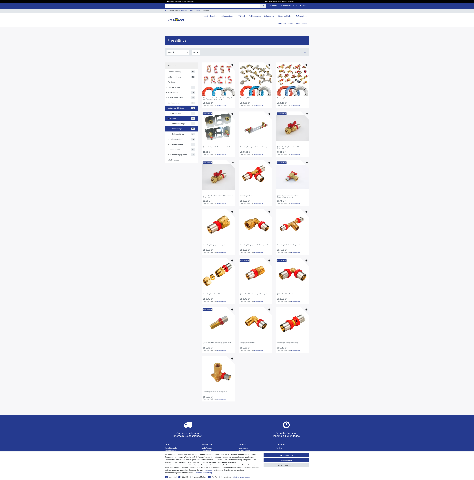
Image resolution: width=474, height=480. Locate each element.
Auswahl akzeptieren (286, 465)
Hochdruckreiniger (210, 16)
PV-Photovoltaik (255, 16)
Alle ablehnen (286, 460)
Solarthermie (269, 16)
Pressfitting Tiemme (283, 98)
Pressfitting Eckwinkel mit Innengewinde (215, 391)
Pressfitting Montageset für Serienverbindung (253, 147)
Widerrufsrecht (244, 451)
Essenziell (173, 477)
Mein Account (207, 448)
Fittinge (197, 10)
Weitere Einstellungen (241, 477)
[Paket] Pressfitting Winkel (285, 294)
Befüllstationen (301, 16)
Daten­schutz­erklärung (203, 473)
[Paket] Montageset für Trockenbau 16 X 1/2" (216, 147)
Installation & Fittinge (187, 10)
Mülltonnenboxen (227, 16)
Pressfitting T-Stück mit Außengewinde (288, 245)
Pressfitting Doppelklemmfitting (212, 294)
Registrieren (206, 451)
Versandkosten (221, 105)
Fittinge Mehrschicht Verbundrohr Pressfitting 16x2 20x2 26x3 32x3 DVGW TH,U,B (218, 98)
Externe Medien (200, 477)
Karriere (279, 448)
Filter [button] (304, 52)
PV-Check (241, 16)
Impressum (243, 448)
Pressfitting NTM (245, 98)
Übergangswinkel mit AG (247, 342)
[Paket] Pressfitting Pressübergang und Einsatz (217, 342)
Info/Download (301, 23)
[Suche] (263, 6)
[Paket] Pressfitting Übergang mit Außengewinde (254, 294)
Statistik (185, 477)
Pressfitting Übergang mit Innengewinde (215, 245)
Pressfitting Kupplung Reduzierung (287, 342)
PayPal (214, 477)
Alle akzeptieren (286, 455)
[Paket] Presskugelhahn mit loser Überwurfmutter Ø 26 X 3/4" (292, 147)
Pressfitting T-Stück (246, 196)
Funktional (227, 477)
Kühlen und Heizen (285, 16)
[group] (218, 79)
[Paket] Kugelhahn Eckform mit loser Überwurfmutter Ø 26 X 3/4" (288, 196)
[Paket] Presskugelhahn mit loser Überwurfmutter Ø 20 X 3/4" (218, 196)
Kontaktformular (171, 448)
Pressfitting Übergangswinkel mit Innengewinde (254, 245)
